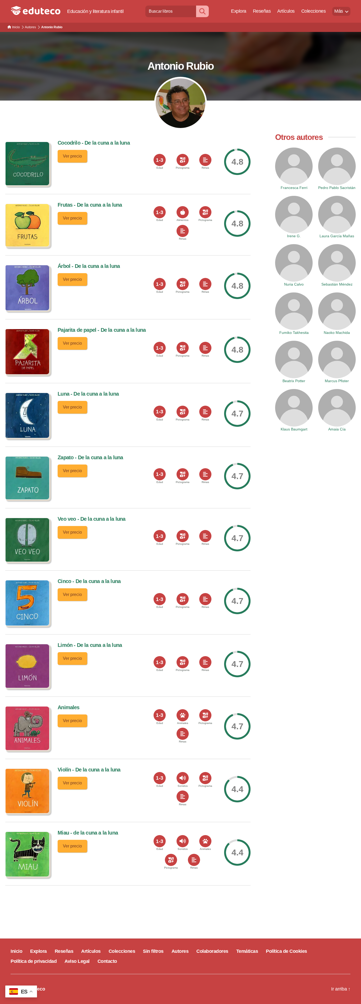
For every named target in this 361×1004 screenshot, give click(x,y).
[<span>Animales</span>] (183, 715)
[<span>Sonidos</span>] (183, 778)
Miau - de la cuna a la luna (88, 833)
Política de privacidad (34, 961)
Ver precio (72, 156)
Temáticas (247, 951)
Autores (180, 951)
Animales (68, 707)
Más (338, 11)
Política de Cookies (286, 951)
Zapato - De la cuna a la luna (90, 457)
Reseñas (262, 11)
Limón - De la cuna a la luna (90, 645)
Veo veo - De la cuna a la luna (91, 519)
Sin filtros (153, 951)
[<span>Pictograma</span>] (183, 160)
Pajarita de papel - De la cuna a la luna (102, 330)
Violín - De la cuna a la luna (89, 770)
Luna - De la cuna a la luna (88, 394)
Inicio (16, 951)
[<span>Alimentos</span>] (183, 212)
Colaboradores (212, 951)
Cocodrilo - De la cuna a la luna (93, 143)
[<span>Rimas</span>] (205, 160)
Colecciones (313, 11)
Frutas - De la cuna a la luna (90, 205)
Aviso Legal (77, 961)
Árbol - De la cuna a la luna (89, 266)
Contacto (107, 961)
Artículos (286, 11)
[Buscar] (202, 11)
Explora (238, 11)
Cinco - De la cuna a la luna (89, 581)
